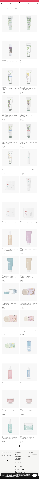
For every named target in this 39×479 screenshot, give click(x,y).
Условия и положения (19, 469)
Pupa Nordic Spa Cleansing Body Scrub (9, 222)
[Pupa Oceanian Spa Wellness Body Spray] (28, 157)
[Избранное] (28, 3)
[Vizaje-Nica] (19, 3)
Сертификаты (18, 456)
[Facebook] (2, 461)
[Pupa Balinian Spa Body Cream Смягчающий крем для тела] (28, 238)
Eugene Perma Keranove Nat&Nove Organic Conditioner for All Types (28, 89)
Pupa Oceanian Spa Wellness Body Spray (27, 169)
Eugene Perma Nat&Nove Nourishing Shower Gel (10, 35)
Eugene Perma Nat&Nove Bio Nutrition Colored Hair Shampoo (28, 143)
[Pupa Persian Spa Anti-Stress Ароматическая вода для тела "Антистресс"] (10, 238)
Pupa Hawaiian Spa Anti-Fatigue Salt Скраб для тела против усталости (10, 304)
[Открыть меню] (2, 3)
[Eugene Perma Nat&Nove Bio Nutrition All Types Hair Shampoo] (10, 131)
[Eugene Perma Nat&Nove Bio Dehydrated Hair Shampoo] (10, 77)
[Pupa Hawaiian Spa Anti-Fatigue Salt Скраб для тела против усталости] (10, 292)
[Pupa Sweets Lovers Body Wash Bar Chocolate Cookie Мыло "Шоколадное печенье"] (28, 292)
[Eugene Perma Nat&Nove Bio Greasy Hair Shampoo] (28, 50)
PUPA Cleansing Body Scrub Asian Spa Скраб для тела (28, 223)
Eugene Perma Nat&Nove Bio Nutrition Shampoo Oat (9, 170)
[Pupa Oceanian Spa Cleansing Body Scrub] (10, 184)
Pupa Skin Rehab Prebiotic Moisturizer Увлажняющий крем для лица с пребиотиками (27, 438)
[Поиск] (10, 3)
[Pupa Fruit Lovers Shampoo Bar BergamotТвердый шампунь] (10, 345)
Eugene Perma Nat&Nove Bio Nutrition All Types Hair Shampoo (9, 143)
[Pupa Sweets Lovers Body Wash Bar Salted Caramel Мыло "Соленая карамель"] (10, 318)
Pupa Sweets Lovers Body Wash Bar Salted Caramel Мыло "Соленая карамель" (9, 331)
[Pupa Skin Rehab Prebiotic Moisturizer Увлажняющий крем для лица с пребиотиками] (28, 426)
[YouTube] (7, 461)
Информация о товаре (32, 454)
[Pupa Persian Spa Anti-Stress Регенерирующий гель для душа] (28, 265)
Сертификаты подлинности (18, 459)
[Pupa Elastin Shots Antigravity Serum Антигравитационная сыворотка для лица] (10, 372)
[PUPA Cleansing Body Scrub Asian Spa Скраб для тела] (28, 211)
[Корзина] (37, 3)
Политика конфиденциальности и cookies (20, 472)
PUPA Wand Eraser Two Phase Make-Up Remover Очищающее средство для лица (28, 357)
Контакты (17, 464)
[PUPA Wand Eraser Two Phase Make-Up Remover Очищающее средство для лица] (28, 345)
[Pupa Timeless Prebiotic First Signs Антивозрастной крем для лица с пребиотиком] (28, 399)
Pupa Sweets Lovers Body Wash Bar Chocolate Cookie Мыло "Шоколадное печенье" (28, 304)
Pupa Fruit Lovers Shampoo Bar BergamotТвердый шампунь (7, 357)
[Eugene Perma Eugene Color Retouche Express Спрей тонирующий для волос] (10, 50)
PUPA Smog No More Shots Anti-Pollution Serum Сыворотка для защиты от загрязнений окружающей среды (27, 384)
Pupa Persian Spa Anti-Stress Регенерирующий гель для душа (26, 277)
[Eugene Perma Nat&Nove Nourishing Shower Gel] (10, 23)
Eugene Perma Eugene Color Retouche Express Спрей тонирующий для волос (10, 62)
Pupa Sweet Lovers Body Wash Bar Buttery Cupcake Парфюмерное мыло (28, 331)
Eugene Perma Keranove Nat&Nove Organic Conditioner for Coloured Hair (10, 116)
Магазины (17, 454)
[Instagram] (5, 461)
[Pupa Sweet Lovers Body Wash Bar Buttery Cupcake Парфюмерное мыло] (28, 318)
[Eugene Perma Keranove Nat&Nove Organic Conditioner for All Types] (28, 77)
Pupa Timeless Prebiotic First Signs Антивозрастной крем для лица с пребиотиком (26, 411)
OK (34, 475)
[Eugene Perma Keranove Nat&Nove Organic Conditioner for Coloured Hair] (10, 104)
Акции (29, 456)
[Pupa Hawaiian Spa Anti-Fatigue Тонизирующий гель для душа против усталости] (10, 265)
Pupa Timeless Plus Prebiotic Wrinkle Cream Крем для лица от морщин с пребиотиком (10, 411)
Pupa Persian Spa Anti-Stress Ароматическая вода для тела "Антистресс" (10, 250)
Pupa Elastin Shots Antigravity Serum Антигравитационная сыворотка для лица (10, 384)
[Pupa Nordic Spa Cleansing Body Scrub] (10, 211)
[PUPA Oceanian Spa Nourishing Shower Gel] (28, 184)
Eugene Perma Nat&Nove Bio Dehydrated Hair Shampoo (10, 89)
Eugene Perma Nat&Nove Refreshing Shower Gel (28, 35)
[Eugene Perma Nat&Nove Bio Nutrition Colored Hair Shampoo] (28, 131)
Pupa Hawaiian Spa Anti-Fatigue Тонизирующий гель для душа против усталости (9, 277)
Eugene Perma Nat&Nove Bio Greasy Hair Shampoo (27, 62)
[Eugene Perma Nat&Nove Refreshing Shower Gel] (28, 23)
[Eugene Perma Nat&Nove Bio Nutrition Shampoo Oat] (10, 157)
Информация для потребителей (18, 467)
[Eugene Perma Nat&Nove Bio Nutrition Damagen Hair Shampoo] (28, 104)
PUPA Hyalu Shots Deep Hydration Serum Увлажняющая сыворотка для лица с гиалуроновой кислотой (9, 438)
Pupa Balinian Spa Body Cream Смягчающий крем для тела (28, 250)
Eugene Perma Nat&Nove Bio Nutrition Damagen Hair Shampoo (27, 116)
